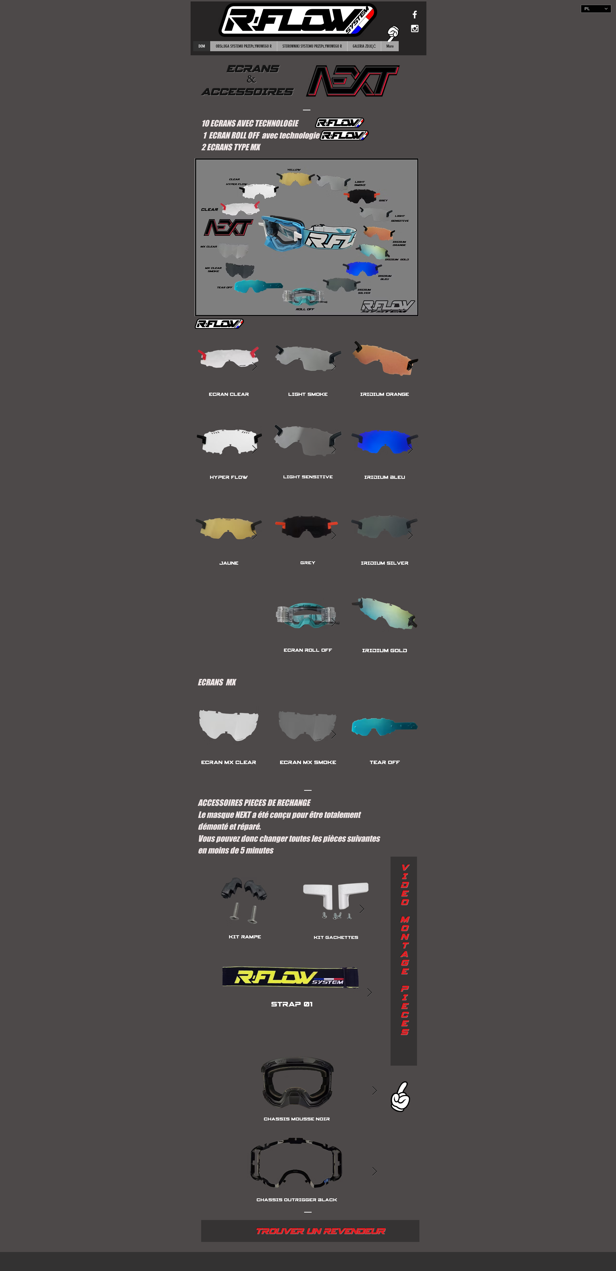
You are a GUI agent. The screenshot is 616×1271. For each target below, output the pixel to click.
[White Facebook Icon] (415, 14)
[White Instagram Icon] (415, 28)
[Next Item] (254, 367)
